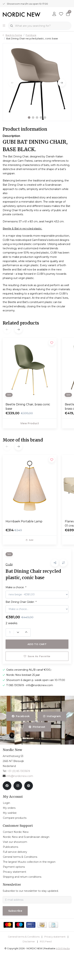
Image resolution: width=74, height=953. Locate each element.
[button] (29, 117)
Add (31, 540)
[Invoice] (53, 925)
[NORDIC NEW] (21, 14)
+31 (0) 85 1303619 (18, 771)
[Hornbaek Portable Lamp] (30, 485)
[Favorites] (61, 14)
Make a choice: (16, 587)
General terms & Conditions (24, 936)
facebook (23, 716)
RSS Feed (46, 941)
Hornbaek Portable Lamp (24, 521)
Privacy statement (55, 936)
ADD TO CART (37, 644)
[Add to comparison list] (63, 563)
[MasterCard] (8, 925)
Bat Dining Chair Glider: (21, 602)
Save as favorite (39, 656)
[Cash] (42, 925)
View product (29, 423)
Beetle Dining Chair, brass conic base (28, 406)
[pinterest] (28, 785)
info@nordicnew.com (19, 776)
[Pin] (30, 925)
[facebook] (7, 785)
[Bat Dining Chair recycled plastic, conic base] (37, 82)
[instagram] (17, 785)
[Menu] (4, 26)
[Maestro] (19, 925)
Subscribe (15, 910)
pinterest (39, 727)
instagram (54, 716)
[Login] (54, 14)
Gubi (9, 564)
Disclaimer (29, 941)
